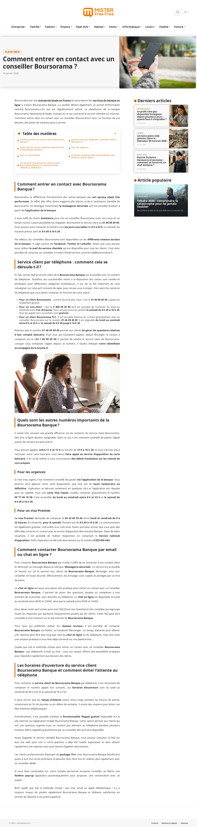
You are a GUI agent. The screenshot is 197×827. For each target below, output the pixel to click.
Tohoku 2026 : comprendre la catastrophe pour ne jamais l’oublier (157, 204)
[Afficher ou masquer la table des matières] (86, 133)
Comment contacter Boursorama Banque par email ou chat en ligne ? (93, 156)
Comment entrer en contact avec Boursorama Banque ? (42, 140)
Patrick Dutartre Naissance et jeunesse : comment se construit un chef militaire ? (151, 161)
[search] (178, 12)
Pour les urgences (80, 147)
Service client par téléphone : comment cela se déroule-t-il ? (93, 140)
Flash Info (12, 51)
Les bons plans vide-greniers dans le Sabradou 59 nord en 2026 (152, 138)
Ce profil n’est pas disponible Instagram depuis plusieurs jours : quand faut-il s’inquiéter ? (152, 115)
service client (105, 197)
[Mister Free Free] (98, 12)
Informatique (143, 109)
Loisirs (140, 133)
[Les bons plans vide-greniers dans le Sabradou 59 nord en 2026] (178, 138)
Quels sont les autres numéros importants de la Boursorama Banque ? (42, 148)
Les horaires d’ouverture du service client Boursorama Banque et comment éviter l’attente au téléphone (40, 165)
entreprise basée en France (54, 100)
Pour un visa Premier (30, 155)
